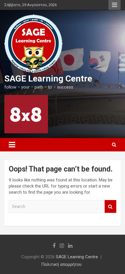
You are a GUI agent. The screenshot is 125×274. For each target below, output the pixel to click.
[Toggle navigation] (11, 144)
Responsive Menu (114, 5)
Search (110, 206)
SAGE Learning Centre (48, 78)
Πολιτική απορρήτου (61, 264)
